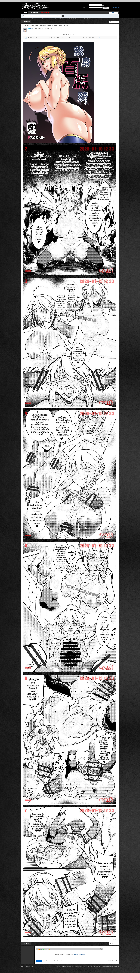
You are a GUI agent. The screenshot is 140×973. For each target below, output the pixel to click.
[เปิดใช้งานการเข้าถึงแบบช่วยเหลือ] (118, 1)
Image (41, 949)
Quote (45, 949)
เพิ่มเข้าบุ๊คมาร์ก (25, 1)
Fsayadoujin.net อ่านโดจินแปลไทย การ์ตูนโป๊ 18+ (74, 966)
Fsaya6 (31, 28)
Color (39, 949)
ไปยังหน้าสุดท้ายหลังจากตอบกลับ (63, 960)
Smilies (49, 949)
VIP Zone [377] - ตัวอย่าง (60, 18)
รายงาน (114, 939)
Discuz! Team (29, 968)
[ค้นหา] (63, 16)
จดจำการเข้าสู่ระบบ (108, 5)
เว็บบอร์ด (25, 12)
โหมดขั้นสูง (99, 949)
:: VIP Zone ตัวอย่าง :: (34, 18)
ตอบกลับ (27, 939)
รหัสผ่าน (84, 7)
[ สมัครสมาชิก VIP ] (45, 12)
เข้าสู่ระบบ (76, 954)
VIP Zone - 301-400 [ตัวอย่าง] (47, 18)
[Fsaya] (35, 6)
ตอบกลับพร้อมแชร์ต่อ (48, 960)
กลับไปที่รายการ (114, 21)
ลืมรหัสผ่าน (115, 5)
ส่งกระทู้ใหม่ (26, 21)
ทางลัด (113, 12)
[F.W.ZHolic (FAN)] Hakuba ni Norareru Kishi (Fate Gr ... (79, 18)
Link (43, 949)
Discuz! (28, 966)
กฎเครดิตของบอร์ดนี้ (112, 960)
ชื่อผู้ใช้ (84, 5)
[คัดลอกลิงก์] (67, 25)
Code (47, 949)
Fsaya (22, 19)
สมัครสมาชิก (116, 7)
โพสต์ (58, 16)
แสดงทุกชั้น (49, 28)
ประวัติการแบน (60, 966)
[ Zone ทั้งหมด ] (34, 12)
